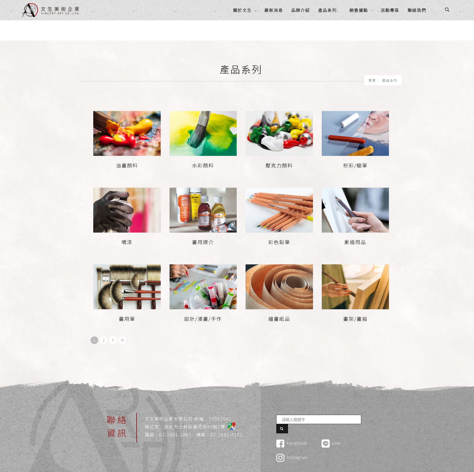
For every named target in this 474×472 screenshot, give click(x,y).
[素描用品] (355, 209)
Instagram (297, 457)
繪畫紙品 (279, 318)
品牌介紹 (300, 10)
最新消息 (273, 10)
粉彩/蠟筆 (355, 165)
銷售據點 (358, 10)
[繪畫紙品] (279, 286)
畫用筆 (127, 318)
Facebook (297, 443)
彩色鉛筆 (279, 241)
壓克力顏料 (279, 165)
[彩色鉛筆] (279, 209)
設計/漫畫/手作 (203, 318)
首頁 (372, 80)
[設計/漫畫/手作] (203, 286)
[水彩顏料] (203, 133)
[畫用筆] (127, 286)
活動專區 (390, 10)
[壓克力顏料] (279, 133)
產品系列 (327, 10)
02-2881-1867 (175, 434)
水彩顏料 (203, 165)
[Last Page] (122, 340)
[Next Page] (113, 340)
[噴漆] (127, 209)
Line (336, 443)
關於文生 (242, 10)
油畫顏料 (127, 165)
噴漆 (127, 241)
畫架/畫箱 (355, 318)
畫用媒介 (203, 241)
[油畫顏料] (127, 133)
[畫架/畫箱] (355, 286)
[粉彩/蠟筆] (355, 133)
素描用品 (355, 241)
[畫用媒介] (203, 209)
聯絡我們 (417, 10)
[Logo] (51, 9)
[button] (447, 10)
